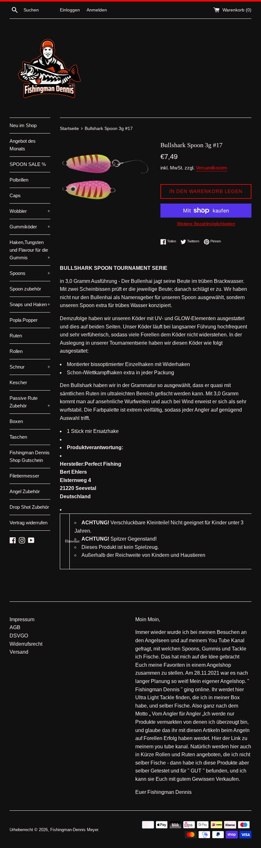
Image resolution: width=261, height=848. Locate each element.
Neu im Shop (23, 125)
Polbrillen (19, 180)
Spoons (30, 273)
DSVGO (19, 635)
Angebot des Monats (23, 144)
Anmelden (97, 9)
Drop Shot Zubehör (29, 507)
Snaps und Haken (30, 304)
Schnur (30, 367)
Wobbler (30, 211)
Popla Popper (24, 320)
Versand (19, 652)
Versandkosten (211, 167)
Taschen (18, 437)
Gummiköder (30, 226)
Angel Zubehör (25, 491)
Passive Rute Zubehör (30, 401)
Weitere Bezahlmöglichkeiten (206, 223)
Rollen (16, 351)
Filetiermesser (24, 475)
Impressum (22, 619)
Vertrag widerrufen (28, 522)
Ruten (16, 335)
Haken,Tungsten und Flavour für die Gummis (30, 250)
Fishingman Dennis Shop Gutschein (30, 456)
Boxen (16, 421)
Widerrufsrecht (26, 644)
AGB (15, 627)
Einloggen (70, 9)
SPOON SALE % (28, 164)
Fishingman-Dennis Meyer (74, 829)
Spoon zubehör (25, 288)
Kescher (18, 382)
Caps (15, 195)
